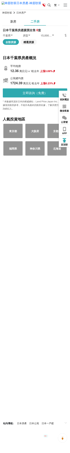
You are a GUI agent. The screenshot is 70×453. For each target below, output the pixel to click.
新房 (13, 21)
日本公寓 (34, 423)
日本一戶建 (48, 423)
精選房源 (29, 42)
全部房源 (11, 42)
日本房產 (22, 423)
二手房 (35, 21)
